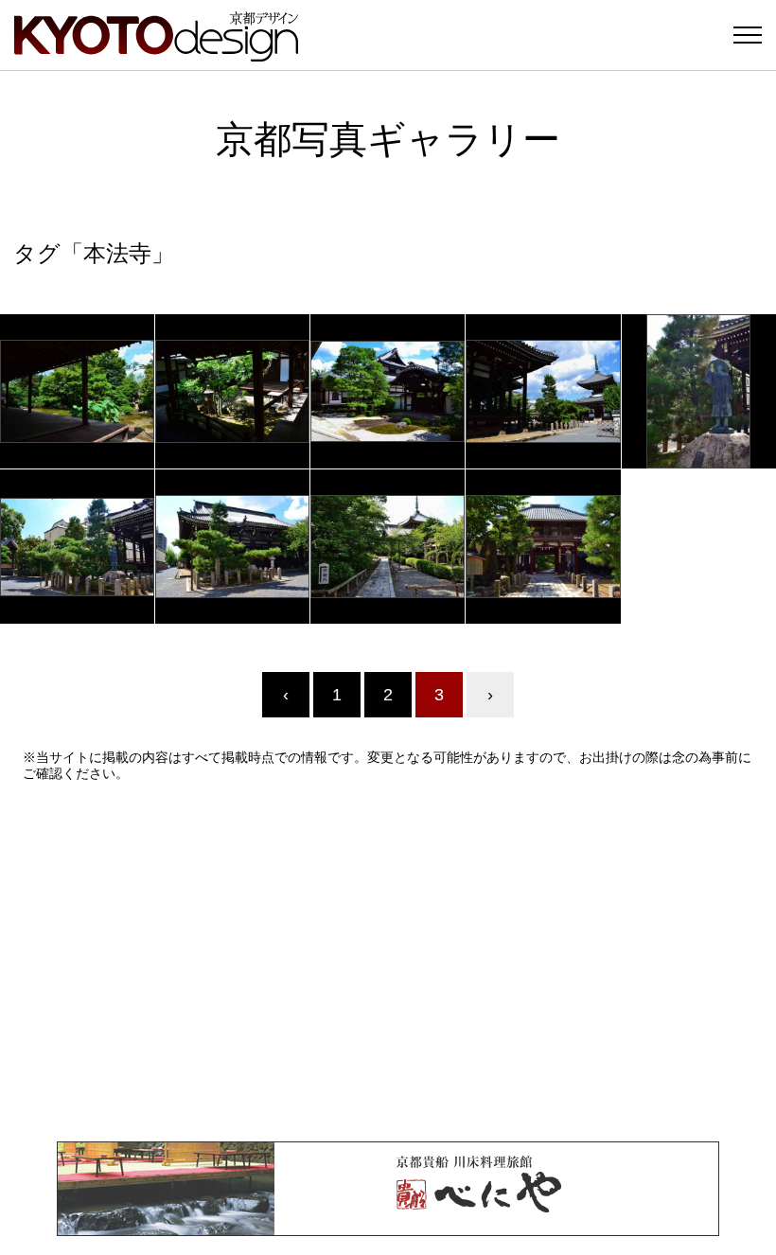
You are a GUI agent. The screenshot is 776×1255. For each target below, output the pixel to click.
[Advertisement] (388, 961)
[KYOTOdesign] (156, 52)
